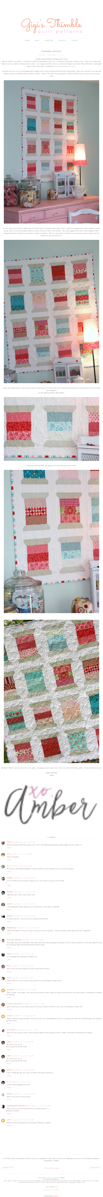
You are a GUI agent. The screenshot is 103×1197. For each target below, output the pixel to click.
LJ (8, 866)
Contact (62, 40)
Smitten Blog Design (51, 1190)
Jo (7, 1082)
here (55, 61)
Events (75, 40)
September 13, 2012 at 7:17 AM (27, 1030)
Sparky (9, 1094)
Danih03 (10, 892)
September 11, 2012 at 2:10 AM (24, 904)
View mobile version (51, 1168)
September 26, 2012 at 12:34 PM (38, 1105)
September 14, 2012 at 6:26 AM (22, 1042)
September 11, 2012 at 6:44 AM (24, 916)
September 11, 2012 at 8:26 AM (22, 954)
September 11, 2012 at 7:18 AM (32, 939)
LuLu (9, 978)
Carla (9, 954)
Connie (9, 1016)
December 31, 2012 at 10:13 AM (22, 1120)
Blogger (56, 1196)
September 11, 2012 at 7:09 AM (28, 928)
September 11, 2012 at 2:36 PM (33, 1004)
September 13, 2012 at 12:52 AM (24, 1015)
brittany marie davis (14, 1004)
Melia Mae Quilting (14, 940)
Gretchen (10, 990)
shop (37, 40)
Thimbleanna (11, 928)
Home (27, 40)
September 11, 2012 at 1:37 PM (22, 978)
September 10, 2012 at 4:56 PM (24, 878)
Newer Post (8, 1167)
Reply (9, 848)
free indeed (11, 1030)
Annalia (9, 916)
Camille (9, 878)
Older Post (95, 1167)
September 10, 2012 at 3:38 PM (23, 842)
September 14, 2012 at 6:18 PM (23, 1070)
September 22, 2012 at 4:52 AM (24, 1094)
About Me (49, 40)
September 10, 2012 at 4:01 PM (20, 866)
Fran (8, 966)
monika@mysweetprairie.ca (17, 1106)
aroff (9, 1120)
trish (9, 1042)
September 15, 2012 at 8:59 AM (20, 1082)
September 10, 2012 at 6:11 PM (24, 892)
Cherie (9, 842)
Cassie (9, 1070)
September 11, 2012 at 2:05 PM (25, 989)
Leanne (9, 904)
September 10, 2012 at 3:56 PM (21, 854)
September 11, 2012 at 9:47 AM (22, 966)
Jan (8, 854)
